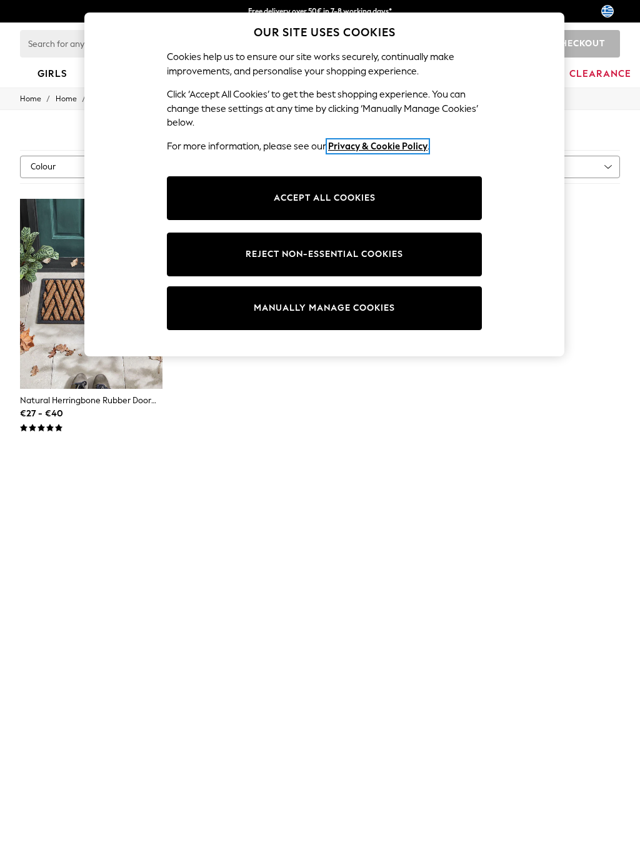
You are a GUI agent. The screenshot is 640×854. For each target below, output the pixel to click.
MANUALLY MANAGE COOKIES (324, 308)
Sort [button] (542, 166)
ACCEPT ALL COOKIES (325, 198)
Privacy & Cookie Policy (378, 146)
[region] (324, 184)
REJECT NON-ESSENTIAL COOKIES (324, 254)
